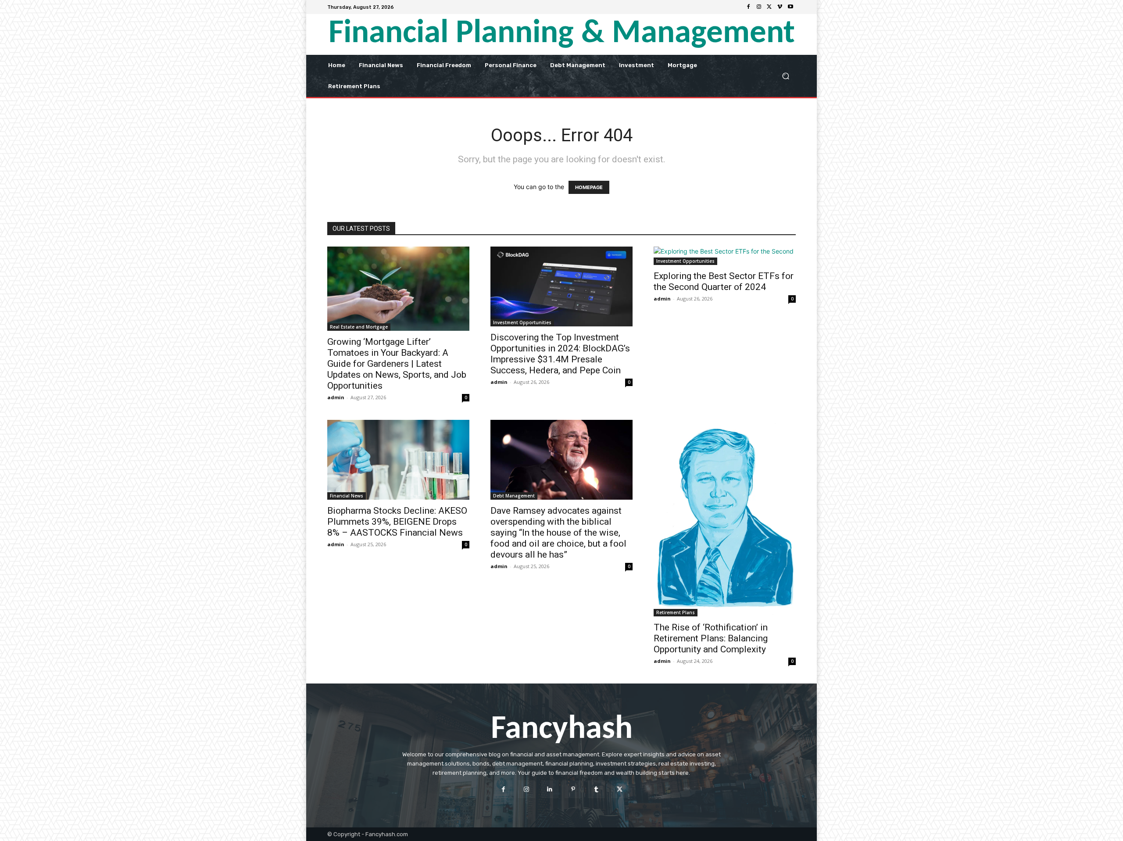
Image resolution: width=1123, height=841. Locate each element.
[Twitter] (769, 7)
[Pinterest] (573, 789)
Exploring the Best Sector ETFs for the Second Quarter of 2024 (724, 281)
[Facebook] (748, 7)
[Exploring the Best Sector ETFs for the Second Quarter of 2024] (725, 256)
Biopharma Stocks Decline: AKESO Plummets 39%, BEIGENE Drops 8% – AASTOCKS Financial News (397, 521)
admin (335, 397)
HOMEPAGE (589, 187)
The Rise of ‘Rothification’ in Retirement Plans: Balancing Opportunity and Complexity (711, 638)
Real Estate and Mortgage (359, 327)
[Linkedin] (549, 789)
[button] (785, 75)
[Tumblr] (596, 789)
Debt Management (514, 496)
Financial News (346, 496)
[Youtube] (790, 7)
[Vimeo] (780, 7)
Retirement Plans (675, 612)
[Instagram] (759, 7)
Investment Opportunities (522, 322)
